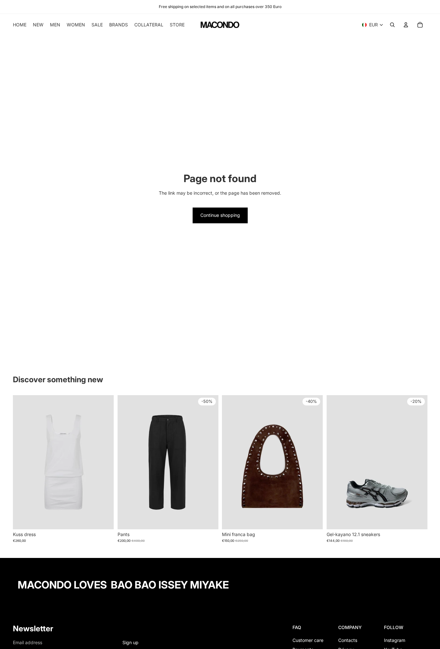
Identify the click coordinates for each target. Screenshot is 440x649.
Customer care (307, 640)
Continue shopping (220, 215)
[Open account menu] (406, 25)
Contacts (347, 640)
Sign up (130, 642)
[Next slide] (104, 462)
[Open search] (392, 25)
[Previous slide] (22, 462)
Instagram (394, 640)
